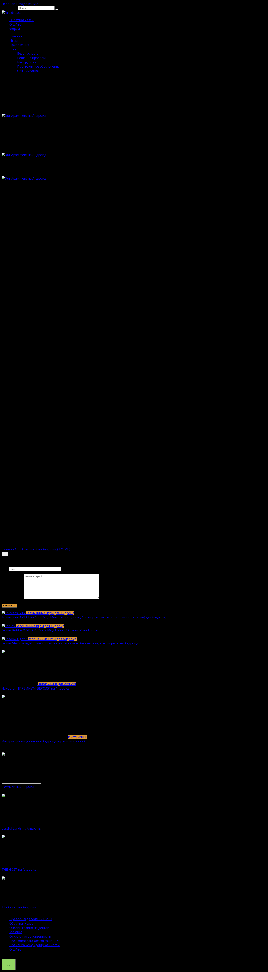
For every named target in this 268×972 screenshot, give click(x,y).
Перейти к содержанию (20, 4)
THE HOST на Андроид (19, 869)
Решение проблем (31, 58)
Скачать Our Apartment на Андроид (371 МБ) (36, 549)
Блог (12, 49)
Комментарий (12, 598)
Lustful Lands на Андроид (21, 828)
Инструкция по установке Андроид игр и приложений (43, 741)
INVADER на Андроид (18, 787)
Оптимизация (28, 71)
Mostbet (15, 932)
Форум (14, 29)
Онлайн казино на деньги (29, 928)
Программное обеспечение (38, 66)
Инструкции (26, 62)
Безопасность (28, 53)
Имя (5, 569)
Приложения (19, 45)
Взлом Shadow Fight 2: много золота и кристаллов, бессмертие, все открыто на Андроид (70, 643)
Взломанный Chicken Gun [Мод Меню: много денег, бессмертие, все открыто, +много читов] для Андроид (84, 617)
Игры (13, 40)
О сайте (15, 24)
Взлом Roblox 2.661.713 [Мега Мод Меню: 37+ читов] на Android (50, 630)
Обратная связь (21, 20)
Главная (15, 36)
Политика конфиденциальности (34, 945)
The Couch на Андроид (19, 907)
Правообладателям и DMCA (30, 919)
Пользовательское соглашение (33, 941)
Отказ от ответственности (30, 936)
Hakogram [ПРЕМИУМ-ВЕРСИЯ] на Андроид (35, 688)
